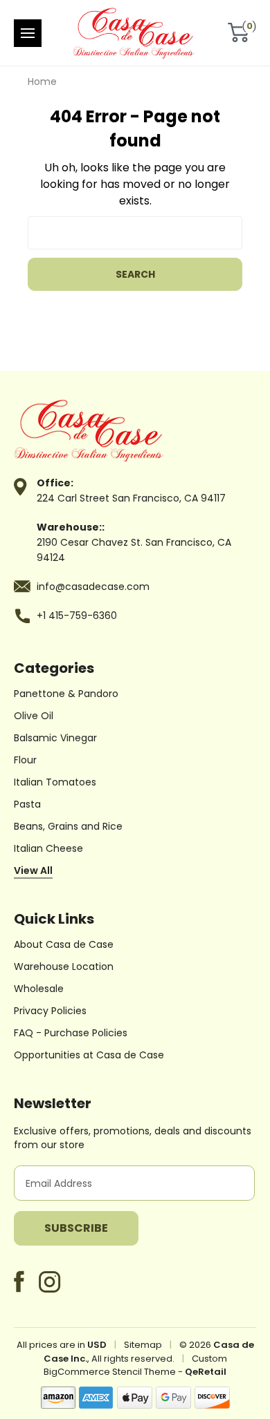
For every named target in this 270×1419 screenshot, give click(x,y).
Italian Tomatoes (55, 782)
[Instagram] (50, 1282)
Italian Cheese (48, 848)
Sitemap (143, 1344)
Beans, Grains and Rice (68, 826)
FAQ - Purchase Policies (70, 1033)
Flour (25, 760)
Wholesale (39, 989)
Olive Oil (33, 716)
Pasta (27, 804)
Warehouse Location (64, 966)
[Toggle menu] (28, 33)
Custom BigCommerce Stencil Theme (135, 1365)
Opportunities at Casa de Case (89, 1055)
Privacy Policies (50, 1011)
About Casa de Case (64, 944)
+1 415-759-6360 (77, 615)
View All (33, 870)
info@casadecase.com (93, 586)
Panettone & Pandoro (66, 694)
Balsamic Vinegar (55, 738)
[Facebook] (19, 1281)
